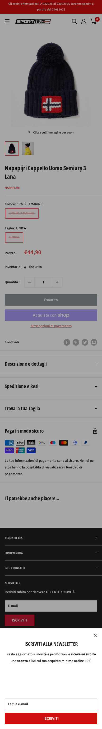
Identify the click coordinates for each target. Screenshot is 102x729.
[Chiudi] (95, 635)
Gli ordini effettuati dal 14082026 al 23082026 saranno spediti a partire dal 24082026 (51, 7)
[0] (93, 21)
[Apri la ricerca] (74, 21)
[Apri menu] (7, 21)
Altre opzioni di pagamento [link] (51, 326)
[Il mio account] (83, 21)
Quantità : (12, 282)
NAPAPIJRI (12, 187)
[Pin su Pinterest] (76, 342)
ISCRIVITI (51, 718)
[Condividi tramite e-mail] (94, 342)
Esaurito (51, 300)
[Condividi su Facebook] (67, 342)
